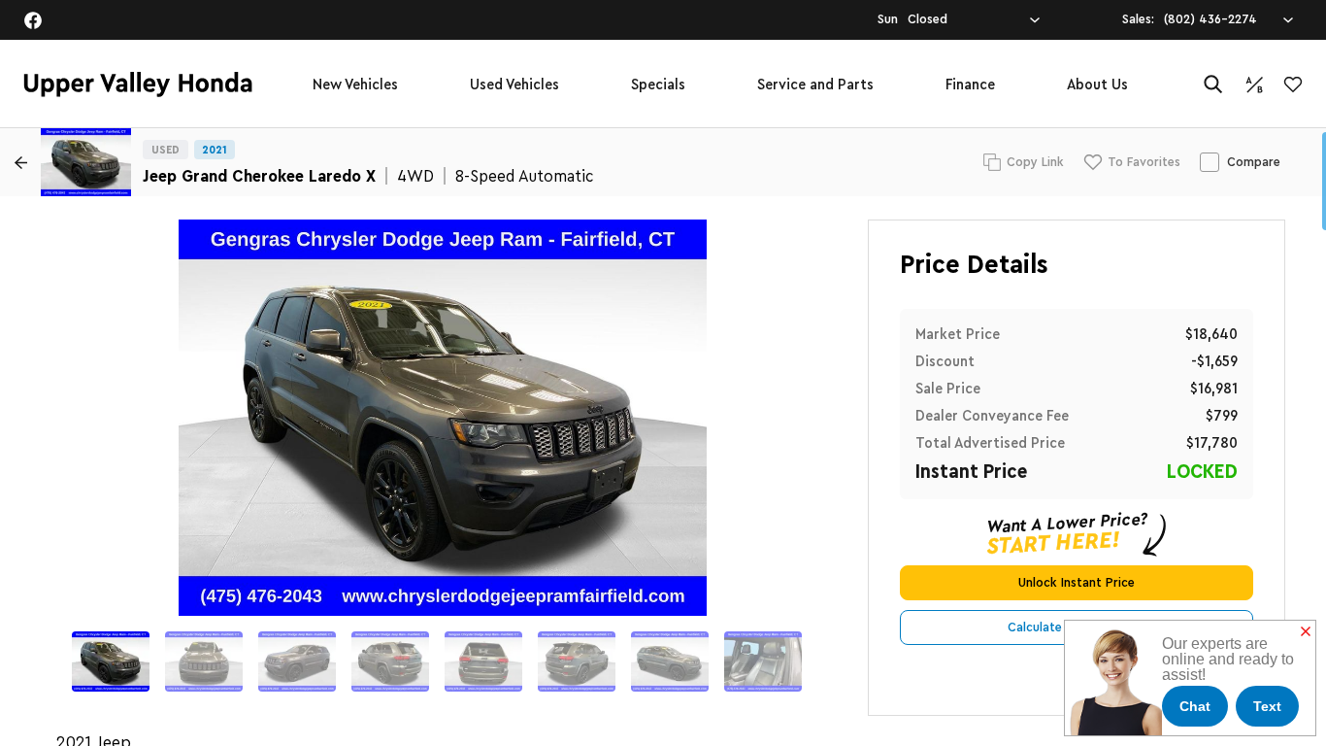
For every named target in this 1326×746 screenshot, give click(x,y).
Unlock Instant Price (1076, 583)
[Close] (1305, 632)
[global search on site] (1213, 84)
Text (1267, 706)
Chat (1194, 706)
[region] (663, 437)
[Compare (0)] (1254, 84)
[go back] (20, 162)
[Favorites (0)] (1293, 84)
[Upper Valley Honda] (137, 84)
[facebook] (33, 20)
